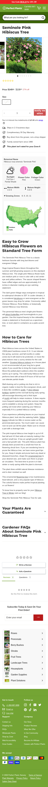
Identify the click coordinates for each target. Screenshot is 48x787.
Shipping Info (7, 726)
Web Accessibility (9, 740)
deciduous (18, 298)
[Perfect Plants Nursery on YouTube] (35, 704)
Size (4, 97)
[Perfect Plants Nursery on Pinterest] (25, 709)
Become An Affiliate (31, 740)
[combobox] (24, 18)
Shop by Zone (7, 737)
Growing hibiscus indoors (20, 362)
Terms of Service (35, 775)
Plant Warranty (8, 778)
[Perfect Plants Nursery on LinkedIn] (35, 709)
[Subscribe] (38, 617)
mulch (6, 398)
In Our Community (31, 733)
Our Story (27, 722)
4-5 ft (6, 102)
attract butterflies (12, 314)
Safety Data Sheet (9, 781)
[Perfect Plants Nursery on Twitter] (39, 704)
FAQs (4, 729)
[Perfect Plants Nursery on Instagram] (25, 704)
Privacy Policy (22, 778)
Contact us (6, 722)
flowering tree (22, 477)
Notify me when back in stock (39, 112)
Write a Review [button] (25, 565)
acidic (23, 390)
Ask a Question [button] (25, 571)
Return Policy (35, 778)
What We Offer (29, 729)
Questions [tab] (23, 577)
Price (4, 89)
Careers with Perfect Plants (34, 744)
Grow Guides (7, 744)
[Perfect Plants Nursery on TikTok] (30, 709)
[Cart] (39, 8)
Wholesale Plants (9, 733)
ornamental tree (35, 456)
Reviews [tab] (6, 577)
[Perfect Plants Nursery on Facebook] (30, 704)
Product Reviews (30, 726)
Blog (25, 737)
